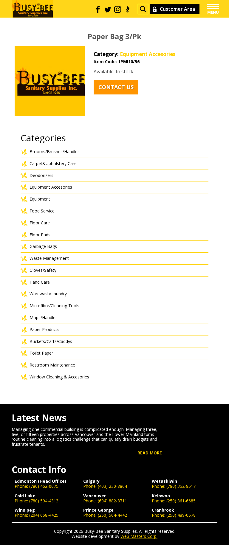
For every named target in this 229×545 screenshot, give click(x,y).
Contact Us (116, 87)
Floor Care (40, 223)
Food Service (42, 211)
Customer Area (177, 9)
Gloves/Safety (43, 270)
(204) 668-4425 (43, 515)
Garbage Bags (43, 246)
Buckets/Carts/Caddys (51, 341)
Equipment (40, 199)
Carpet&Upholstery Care (53, 163)
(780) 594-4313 (43, 501)
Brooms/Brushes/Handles (55, 151)
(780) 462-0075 (43, 486)
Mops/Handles (44, 317)
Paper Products (44, 329)
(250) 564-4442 (112, 515)
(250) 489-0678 (181, 515)
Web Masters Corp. (138, 536)
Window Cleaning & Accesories (59, 377)
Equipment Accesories (147, 54)
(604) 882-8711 (112, 501)
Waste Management (49, 258)
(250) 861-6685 (181, 501)
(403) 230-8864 (112, 486)
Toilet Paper (41, 353)
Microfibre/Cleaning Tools (54, 305)
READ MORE (149, 453)
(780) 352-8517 (181, 486)
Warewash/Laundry (48, 293)
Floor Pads (40, 234)
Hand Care (40, 282)
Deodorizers (41, 175)
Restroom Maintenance (52, 365)
